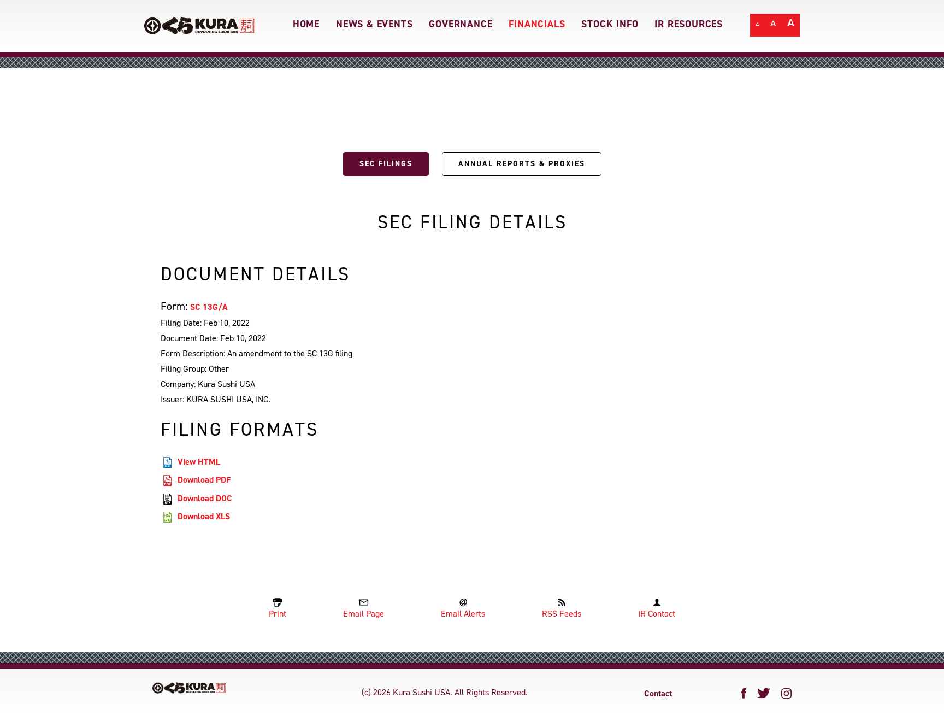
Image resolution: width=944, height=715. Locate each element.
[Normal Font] (757, 26)
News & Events (374, 24)
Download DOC (205, 498)
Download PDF (204, 479)
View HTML (199, 461)
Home (306, 24)
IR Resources (688, 24)
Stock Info (609, 24)
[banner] (472, 26)
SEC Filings (385, 164)
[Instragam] (786, 693)
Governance (460, 24)
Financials (537, 24)
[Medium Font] (773, 26)
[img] (189, 688)
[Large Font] (791, 26)
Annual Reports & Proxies (521, 164)
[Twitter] (764, 693)
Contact (658, 693)
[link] (199, 21)
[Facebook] (744, 693)
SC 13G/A (209, 307)
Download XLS (204, 516)
